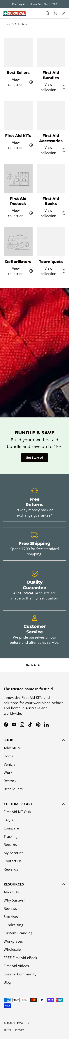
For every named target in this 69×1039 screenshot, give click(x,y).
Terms (7, 1029)
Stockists (11, 916)
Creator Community (20, 974)
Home (9, 756)
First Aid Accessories (51, 138)
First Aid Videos (16, 965)
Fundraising (13, 925)
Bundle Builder (16, 76)
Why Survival (14, 900)
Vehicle (9, 764)
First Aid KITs (13, 23)
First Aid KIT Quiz (17, 811)
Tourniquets (51, 261)
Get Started (34, 457)
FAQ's (8, 820)
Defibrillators (18, 261)
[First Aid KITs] (18, 115)
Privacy (19, 1029)
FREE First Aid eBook (20, 957)
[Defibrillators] (18, 241)
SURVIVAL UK (21, 1023)
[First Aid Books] (51, 178)
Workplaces (13, 941)
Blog (7, 982)
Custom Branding (18, 933)
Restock (10, 780)
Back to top (34, 665)
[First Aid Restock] (18, 178)
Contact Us (12, 65)
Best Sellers (13, 789)
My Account (13, 852)
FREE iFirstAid (14, 55)
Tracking (10, 836)
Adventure (12, 748)
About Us (10, 34)
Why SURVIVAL (14, 44)
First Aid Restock (18, 201)
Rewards (11, 869)
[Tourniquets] (51, 241)
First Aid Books (51, 201)
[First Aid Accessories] (51, 115)
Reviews (10, 908)
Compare (11, 828)
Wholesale (12, 949)
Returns (10, 844)
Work (8, 772)
